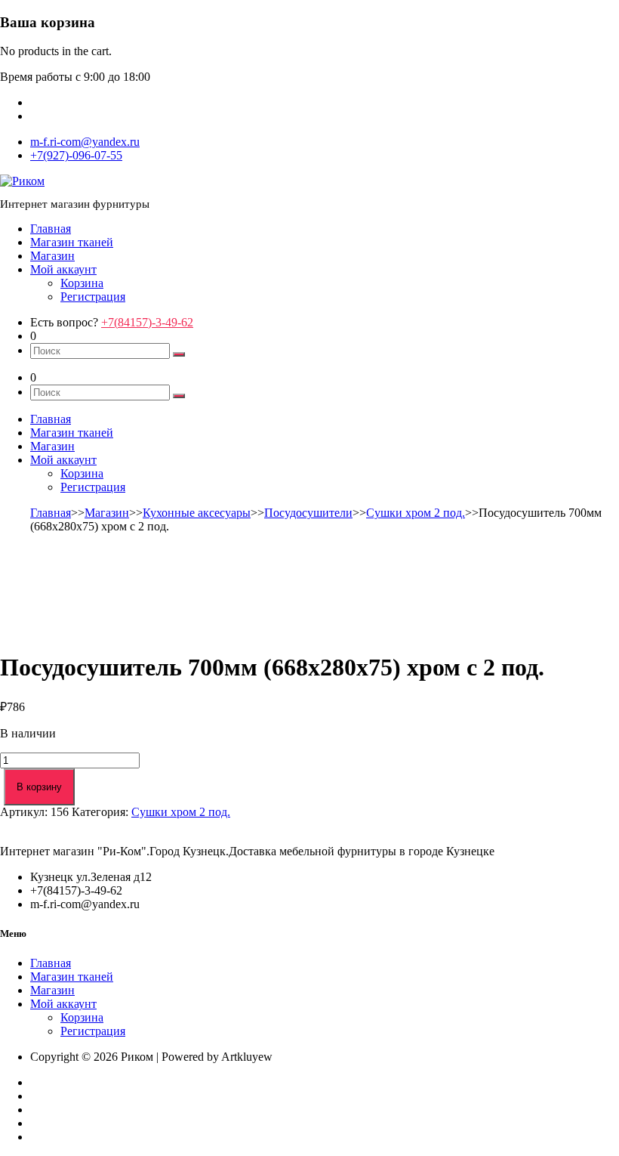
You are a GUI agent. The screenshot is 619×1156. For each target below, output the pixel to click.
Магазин (52, 255)
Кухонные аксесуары (197, 512)
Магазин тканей (71, 242)
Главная (50, 228)
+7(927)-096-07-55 (76, 155)
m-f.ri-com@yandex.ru (85, 141)
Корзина (81, 283)
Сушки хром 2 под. (415, 512)
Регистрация (92, 296)
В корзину (39, 787)
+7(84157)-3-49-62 (147, 322)
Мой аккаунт (63, 269)
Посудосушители (308, 512)
